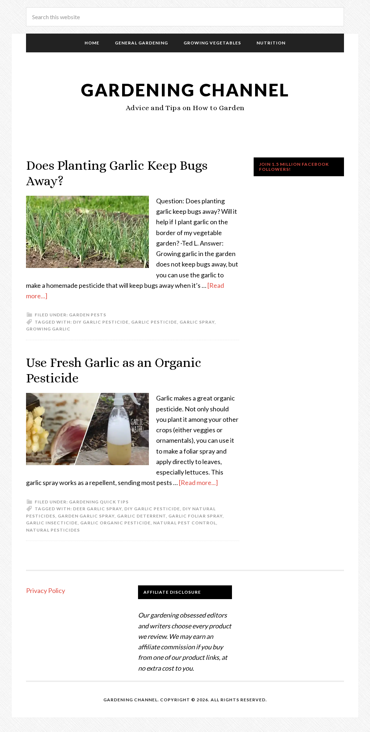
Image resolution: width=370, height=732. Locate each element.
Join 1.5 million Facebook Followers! (294, 166)
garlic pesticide (154, 322)
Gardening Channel (185, 89)
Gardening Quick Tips (99, 501)
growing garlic (48, 329)
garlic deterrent (141, 516)
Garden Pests (87, 314)
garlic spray (197, 322)
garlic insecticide (52, 522)
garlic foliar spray (195, 516)
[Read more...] (198, 482)
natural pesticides (53, 530)
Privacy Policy (45, 590)
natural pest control (184, 522)
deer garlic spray (97, 508)
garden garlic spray (86, 516)
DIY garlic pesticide (101, 322)
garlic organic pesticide (115, 522)
